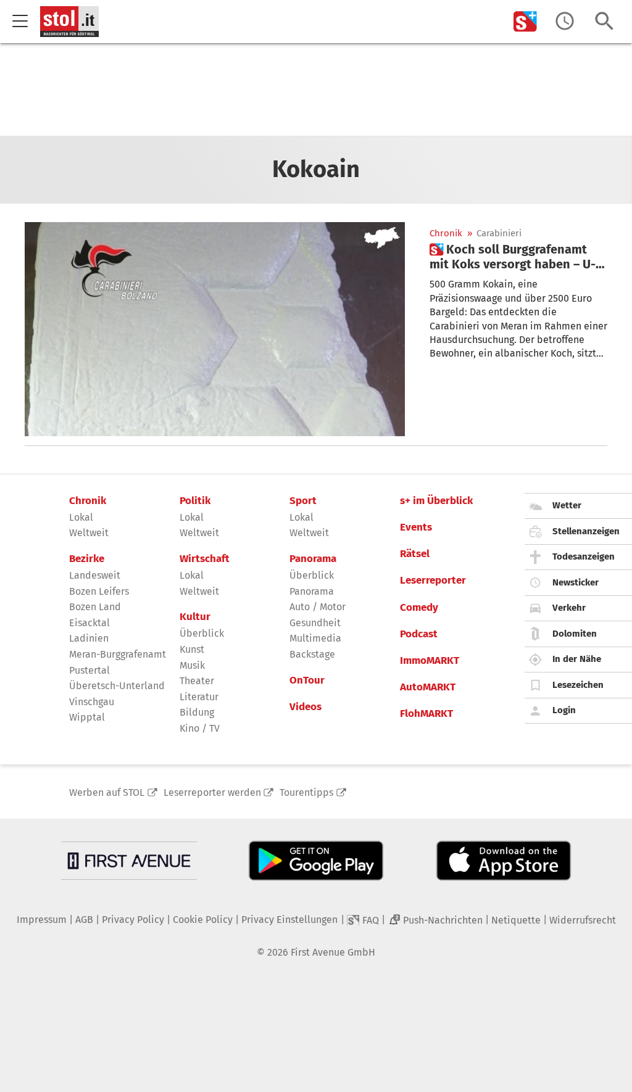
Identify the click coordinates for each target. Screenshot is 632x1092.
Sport (303, 501)
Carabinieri (499, 233)
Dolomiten (574, 633)
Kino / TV (200, 728)
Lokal (81, 517)
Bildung (197, 712)
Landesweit (94, 575)
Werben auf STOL (106, 792)
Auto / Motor (317, 607)
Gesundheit (315, 623)
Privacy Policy (133, 919)
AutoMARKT (427, 687)
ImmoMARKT (429, 661)
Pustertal (89, 670)
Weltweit (89, 533)
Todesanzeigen (583, 556)
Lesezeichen (578, 684)
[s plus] (525, 21)
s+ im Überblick (436, 501)
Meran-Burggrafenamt (117, 654)
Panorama (312, 559)
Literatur (199, 697)
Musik (192, 665)
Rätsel (415, 554)
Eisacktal (89, 623)
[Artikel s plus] (215, 329)
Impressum (42, 919)
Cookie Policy (203, 919)
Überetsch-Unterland (117, 686)
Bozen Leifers (99, 591)
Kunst (192, 649)
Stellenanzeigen (586, 531)
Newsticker (575, 582)
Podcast (419, 634)
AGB (84, 919)
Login (564, 710)
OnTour (307, 680)
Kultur (195, 617)
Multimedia (315, 638)
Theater (197, 681)
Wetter (566, 505)
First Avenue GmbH (333, 952)
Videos (305, 707)
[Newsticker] (564, 21)
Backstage (312, 654)
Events (416, 527)
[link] (518, 256)
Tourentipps (306, 792)
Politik (195, 501)
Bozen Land (95, 607)
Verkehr (569, 607)
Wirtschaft (205, 559)
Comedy (419, 608)
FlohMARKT (426, 714)
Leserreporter (433, 580)
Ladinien (89, 638)
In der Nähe (576, 658)
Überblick (202, 633)
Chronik (446, 233)
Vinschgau (91, 702)
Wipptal (87, 717)
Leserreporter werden (212, 792)
